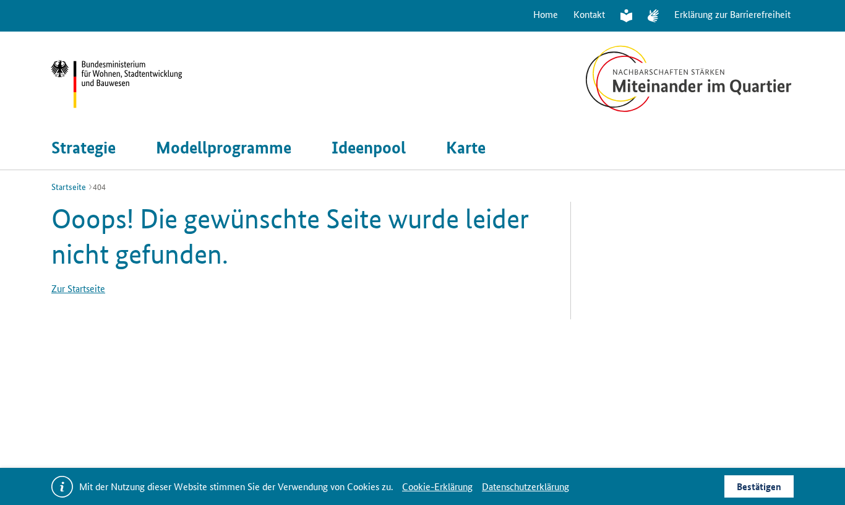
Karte (466, 147)
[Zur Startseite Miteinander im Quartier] (688, 79)
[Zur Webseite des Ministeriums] (134, 78)
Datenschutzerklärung (525, 486)
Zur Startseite (78, 288)
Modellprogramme (223, 147)
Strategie (83, 147)
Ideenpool (369, 147)
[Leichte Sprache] (626, 15)
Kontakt (589, 13)
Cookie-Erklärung (437, 486)
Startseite (68, 186)
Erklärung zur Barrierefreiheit (732, 13)
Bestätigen (759, 486)
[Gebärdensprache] (653, 15)
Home (545, 13)
